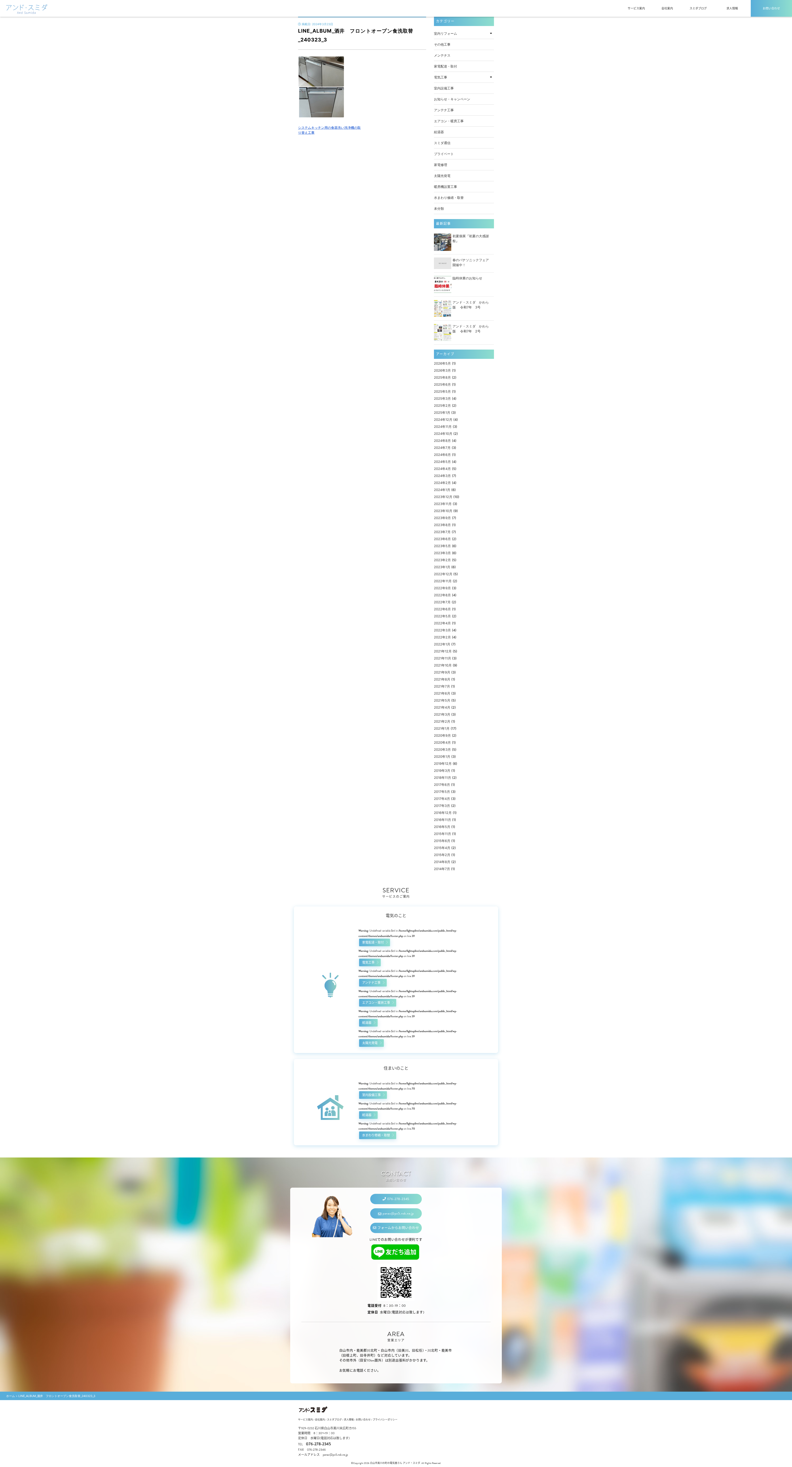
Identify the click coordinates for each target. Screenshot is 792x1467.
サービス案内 (636, 8)
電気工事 (440, 77)
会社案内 (667, 8)
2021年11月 (442, 658)
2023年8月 (442, 525)
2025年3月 (442, 398)
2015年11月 (442, 834)
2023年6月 (442, 539)
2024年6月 (442, 455)
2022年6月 (442, 609)
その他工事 (442, 44)
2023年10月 (443, 511)
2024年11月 (443, 427)
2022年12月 (443, 574)
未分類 (439, 208)
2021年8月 (442, 679)
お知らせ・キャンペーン (452, 99)
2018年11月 (442, 778)
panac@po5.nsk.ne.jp (398, 1213)
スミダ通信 (442, 143)
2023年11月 (443, 504)
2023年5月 (442, 546)
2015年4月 (442, 848)
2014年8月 (442, 862)
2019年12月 (443, 763)
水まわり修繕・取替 (449, 198)
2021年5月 (442, 700)
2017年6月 (442, 785)
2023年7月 (442, 532)
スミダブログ (698, 8)
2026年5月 (442, 363)
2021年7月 (442, 686)
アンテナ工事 (444, 110)
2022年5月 (442, 616)
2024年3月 (442, 476)
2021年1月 (442, 728)
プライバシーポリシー (385, 1420)
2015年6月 (442, 841)
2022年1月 (442, 644)
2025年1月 (442, 412)
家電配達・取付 (445, 66)
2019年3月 (442, 770)
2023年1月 (442, 567)
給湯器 (439, 132)
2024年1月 (442, 490)
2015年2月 (442, 855)
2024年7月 (442, 448)
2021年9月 (442, 672)
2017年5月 (442, 792)
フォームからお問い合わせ (397, 1227)
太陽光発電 (442, 176)
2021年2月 (442, 721)
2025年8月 (442, 377)
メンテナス (442, 55)
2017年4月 (442, 799)
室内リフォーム (445, 33)
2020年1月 (442, 756)
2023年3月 (442, 553)
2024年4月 (442, 469)
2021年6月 (442, 693)
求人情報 (732, 8)
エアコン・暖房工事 (449, 121)
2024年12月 (443, 419)
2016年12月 (443, 813)
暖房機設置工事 (445, 187)
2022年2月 (442, 637)
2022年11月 (443, 581)
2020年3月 (442, 749)
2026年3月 (442, 370)
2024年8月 (442, 441)
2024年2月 (442, 483)
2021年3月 (442, 714)
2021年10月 (443, 665)
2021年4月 (442, 707)
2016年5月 (442, 827)
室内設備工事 (444, 88)
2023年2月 (442, 560)
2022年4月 (442, 623)
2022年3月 (442, 630)
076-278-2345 (397, 1199)
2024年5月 (442, 462)
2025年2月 (442, 405)
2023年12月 (443, 497)
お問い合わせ (771, 8)
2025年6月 (442, 384)
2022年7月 (442, 602)
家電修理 (440, 165)
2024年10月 (443, 434)
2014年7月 (442, 869)
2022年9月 (442, 588)
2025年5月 (442, 391)
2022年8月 (442, 595)
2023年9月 (442, 518)
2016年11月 (442, 820)
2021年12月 (443, 651)
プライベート (444, 154)
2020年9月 (442, 735)
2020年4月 (442, 742)
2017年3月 (442, 806)
